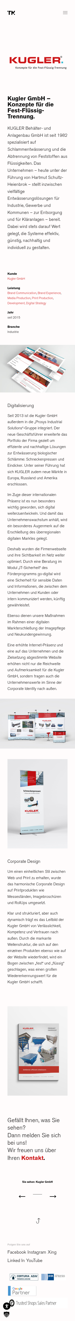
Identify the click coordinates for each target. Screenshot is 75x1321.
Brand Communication (21, 293)
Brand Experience (49, 293)
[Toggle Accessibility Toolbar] (7, 1306)
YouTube (36, 1260)
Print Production (42, 298)
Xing (54, 1252)
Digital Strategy (36, 303)
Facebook (17, 1252)
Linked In (16, 1260)
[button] (6, 1314)
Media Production (19, 298)
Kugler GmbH (16, 278)
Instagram (38, 1252)
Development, (16, 303)
